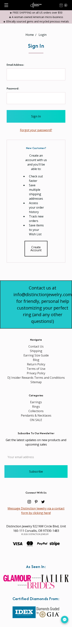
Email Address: (15, 65)
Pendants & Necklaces (36, 415)
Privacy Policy (36, 373)
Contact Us (36, 346)
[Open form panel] (64, 619)
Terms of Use (36, 369)
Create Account (36, 248)
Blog (36, 360)
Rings (36, 407)
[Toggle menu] (5, 5)
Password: (13, 88)
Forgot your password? (36, 130)
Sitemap (36, 382)
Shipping (36, 351)
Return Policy (36, 364)
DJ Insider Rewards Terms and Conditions (36, 378)
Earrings (36, 402)
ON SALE (36, 420)
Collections (36, 411)
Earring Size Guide (36, 355)
